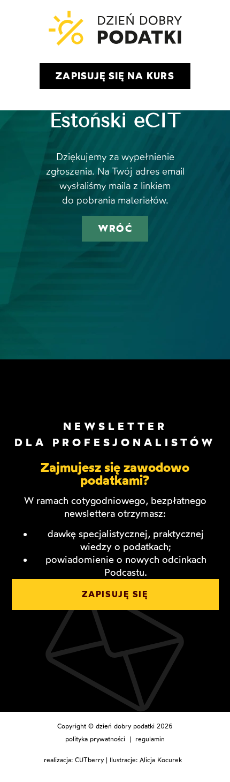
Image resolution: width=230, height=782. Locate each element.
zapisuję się (115, 594)
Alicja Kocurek (161, 760)
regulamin (150, 739)
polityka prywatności (95, 739)
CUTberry (89, 760)
